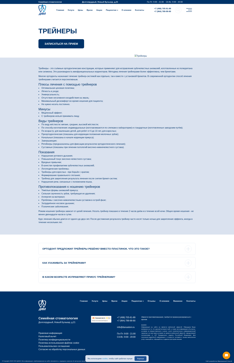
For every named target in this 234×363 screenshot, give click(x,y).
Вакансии (177, 301)
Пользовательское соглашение (54, 346)
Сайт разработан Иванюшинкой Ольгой (219, 361)
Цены (80, 10)
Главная (60, 10)
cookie (105, 358)
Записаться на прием (61, 43)
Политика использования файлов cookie (58, 343)
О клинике (126, 10)
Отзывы (151, 301)
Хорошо (140, 358)
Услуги (71, 10)
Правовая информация (50, 333)
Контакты (139, 10)
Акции (99, 10)
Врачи (90, 10)
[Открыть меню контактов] (226, 355)
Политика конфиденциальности (54, 339)
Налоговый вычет (47, 336)
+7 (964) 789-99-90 (162, 11)
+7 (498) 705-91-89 (162, 8)
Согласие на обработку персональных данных (61, 349)
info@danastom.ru (126, 327)
